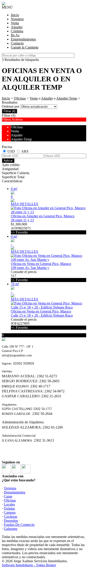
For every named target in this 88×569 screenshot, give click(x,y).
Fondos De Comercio (19, 525)
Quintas (9, 508)
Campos (10, 512)
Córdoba (17, 31)
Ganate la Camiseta (24, 47)
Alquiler (17, 27)
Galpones (10, 529)
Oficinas (20, 98)
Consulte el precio (24, 276)
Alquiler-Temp (66, 98)
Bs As (15, 35)
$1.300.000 (21, 228)
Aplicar (8, 160)
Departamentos (14, 492)
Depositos (11, 520)
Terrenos (10, 488)
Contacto (17, 43)
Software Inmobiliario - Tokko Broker (29, 565)
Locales (9, 504)
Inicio (15, 15)
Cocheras (10, 516)
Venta (15, 23)
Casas (8, 496)
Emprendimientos (23, 39)
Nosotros (17, 19)
